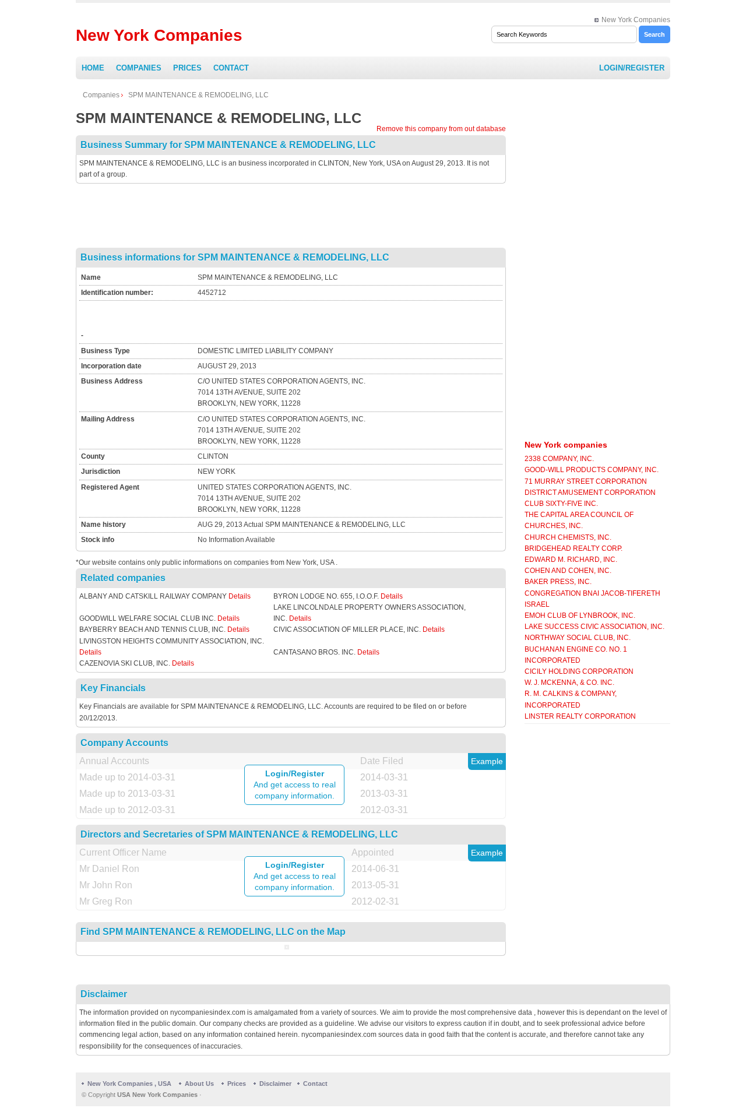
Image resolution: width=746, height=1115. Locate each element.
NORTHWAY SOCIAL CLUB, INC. (578, 638)
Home (93, 68)
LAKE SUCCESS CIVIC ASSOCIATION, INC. (594, 626)
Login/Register (631, 68)
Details (239, 596)
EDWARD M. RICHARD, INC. (571, 559)
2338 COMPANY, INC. (559, 459)
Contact (231, 68)
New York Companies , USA (129, 1083)
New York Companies (635, 20)
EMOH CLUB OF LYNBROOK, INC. (580, 615)
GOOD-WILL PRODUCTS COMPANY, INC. (592, 470)
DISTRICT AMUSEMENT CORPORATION (590, 492)
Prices (187, 68)
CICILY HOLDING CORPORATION (579, 671)
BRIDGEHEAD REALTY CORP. (573, 548)
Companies (138, 68)
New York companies (566, 444)
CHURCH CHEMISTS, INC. (568, 537)
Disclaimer (275, 1083)
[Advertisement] (291, 215)
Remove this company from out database (441, 129)
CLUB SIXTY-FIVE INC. (561, 504)
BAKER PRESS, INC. (558, 582)
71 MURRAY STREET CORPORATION (586, 481)
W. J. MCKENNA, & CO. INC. (569, 682)
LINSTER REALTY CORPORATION (580, 716)
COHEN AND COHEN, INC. (568, 571)
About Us (199, 1083)
